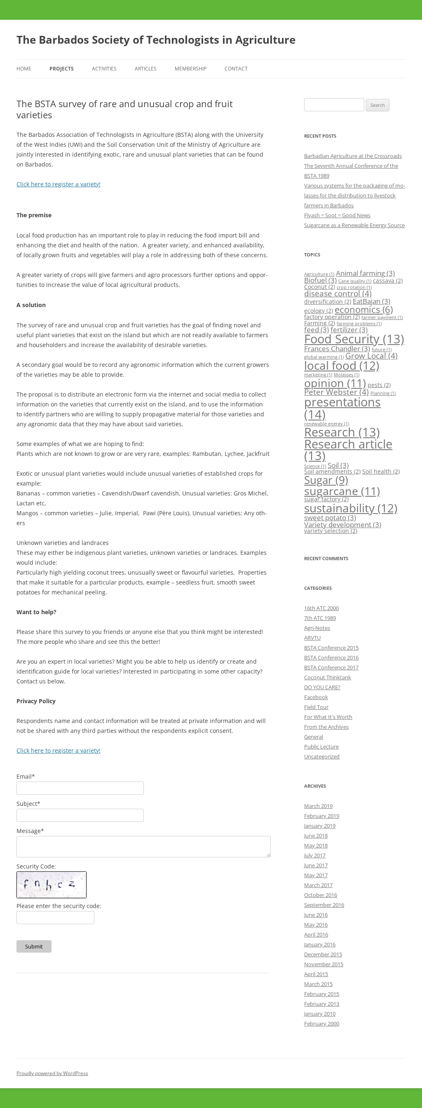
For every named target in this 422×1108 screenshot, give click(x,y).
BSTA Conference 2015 (331, 647)
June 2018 (316, 835)
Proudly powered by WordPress (52, 1073)
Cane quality (354, 281)
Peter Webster (336, 392)
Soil (338, 465)
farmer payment (382, 317)
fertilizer (349, 329)
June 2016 (316, 914)
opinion (335, 382)
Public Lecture (321, 746)
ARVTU (312, 637)
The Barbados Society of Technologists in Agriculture (155, 39)
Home (23, 68)
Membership (190, 68)
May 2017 (316, 875)
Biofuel (320, 280)
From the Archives (326, 726)
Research (342, 432)
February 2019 (321, 815)
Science (315, 466)
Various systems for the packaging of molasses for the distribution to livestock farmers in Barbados (354, 195)
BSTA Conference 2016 (331, 657)
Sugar (326, 480)
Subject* (28, 804)
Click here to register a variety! (58, 184)
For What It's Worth (328, 717)
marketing (318, 375)
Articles (146, 68)
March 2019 (318, 806)
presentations (342, 408)
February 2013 (321, 1003)
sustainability (350, 508)
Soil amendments (332, 471)
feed (316, 329)
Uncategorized (322, 756)
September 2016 (324, 904)
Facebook (316, 697)
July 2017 (315, 855)
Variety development (342, 524)
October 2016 (320, 895)
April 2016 (316, 934)
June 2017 (316, 865)
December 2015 (323, 954)
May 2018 (316, 845)
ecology (318, 311)
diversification (327, 301)
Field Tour (316, 707)
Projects (61, 68)
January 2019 (319, 825)
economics (364, 309)
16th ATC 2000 (321, 608)
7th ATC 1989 (320, 618)
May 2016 (316, 924)
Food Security (354, 339)
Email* (25, 776)
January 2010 (319, 1013)
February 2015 (321, 994)
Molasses (346, 375)
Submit (34, 946)
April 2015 (316, 974)
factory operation (332, 317)
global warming (324, 357)
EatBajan (371, 301)
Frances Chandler (337, 348)
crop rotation (354, 287)
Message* (30, 831)
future (382, 349)
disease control (338, 293)
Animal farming (365, 273)
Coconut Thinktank (327, 677)
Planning (383, 393)
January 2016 (319, 944)
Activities (104, 68)
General (313, 736)
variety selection (330, 531)
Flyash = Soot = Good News (337, 215)
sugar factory (326, 499)
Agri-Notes (317, 627)
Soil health (381, 471)
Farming (319, 323)
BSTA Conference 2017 (331, 667)
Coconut (319, 287)
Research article (348, 450)
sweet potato (330, 517)
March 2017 (318, 885)
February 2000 (321, 1023)
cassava (388, 280)
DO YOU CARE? (322, 687)
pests (379, 385)
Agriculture (319, 274)
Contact (236, 68)
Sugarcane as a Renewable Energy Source (354, 225)
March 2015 (318, 984)
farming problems (359, 323)
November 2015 (323, 964)
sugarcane (342, 490)
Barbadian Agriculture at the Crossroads (353, 156)
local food (341, 365)
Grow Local (371, 355)
